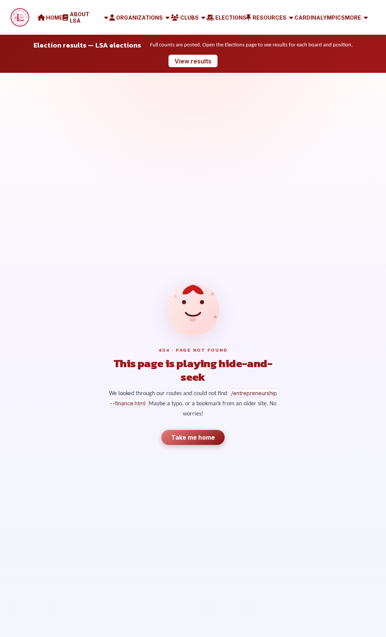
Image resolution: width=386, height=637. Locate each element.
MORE (353, 17)
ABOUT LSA (79, 17)
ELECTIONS (231, 17)
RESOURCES (269, 17)
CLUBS (189, 17)
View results (193, 61)
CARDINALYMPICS (319, 17)
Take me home (193, 437)
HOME (54, 17)
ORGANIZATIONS (139, 17)
